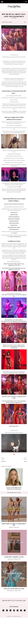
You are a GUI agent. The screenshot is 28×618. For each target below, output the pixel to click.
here (15, 111)
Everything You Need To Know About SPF (14, 524)
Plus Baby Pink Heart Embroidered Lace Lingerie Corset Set (14, 268)
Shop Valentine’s (14, 426)
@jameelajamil (14, 221)
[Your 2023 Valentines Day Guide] (14, 574)
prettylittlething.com (16, 600)
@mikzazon (14, 212)
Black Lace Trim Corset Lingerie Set (13, 345)
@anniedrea (14, 225)
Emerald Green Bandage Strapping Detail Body (14, 397)
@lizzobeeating (14, 223)
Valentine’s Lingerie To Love (14, 557)
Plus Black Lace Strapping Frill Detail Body (14, 321)
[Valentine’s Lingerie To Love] (14, 542)
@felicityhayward (14, 216)
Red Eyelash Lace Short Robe (13, 320)
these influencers (15, 236)
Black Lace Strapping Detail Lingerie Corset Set (14, 347)
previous (3, 461)
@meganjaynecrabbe (14, 227)
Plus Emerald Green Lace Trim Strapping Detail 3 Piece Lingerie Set (14, 401)
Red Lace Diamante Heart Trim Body (14, 373)
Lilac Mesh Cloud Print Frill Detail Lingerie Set (14, 295)
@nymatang (14, 214)
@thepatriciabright (14, 219)
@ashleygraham (14, 229)
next (25, 461)
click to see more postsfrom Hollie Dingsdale (14, 488)
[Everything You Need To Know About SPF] (14, 509)
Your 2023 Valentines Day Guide (14, 588)
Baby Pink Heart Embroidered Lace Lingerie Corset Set (14, 264)
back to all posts (7, 22)
